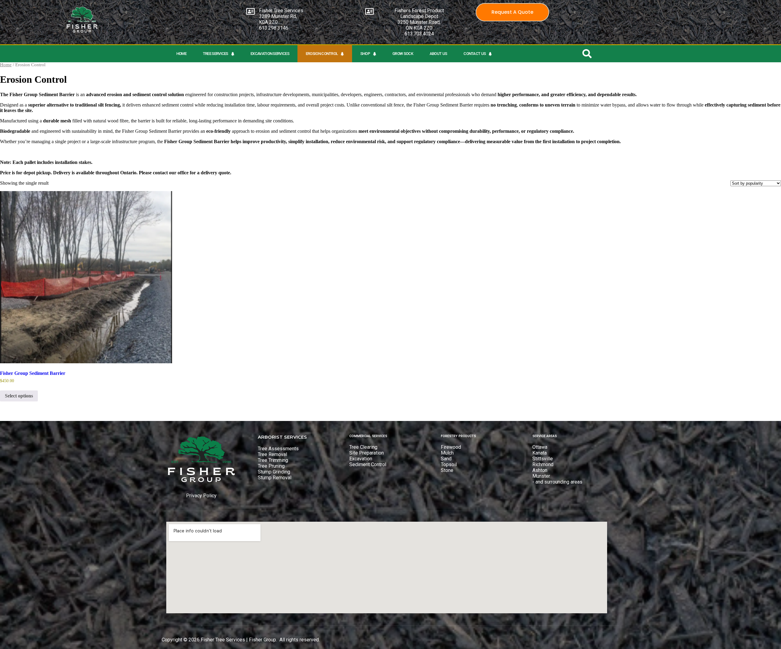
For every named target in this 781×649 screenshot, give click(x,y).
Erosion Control (322, 53)
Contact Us (474, 53)
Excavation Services (269, 53)
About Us (438, 53)
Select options (19, 395)
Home (181, 53)
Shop (365, 53)
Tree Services (215, 53)
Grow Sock (402, 53)
